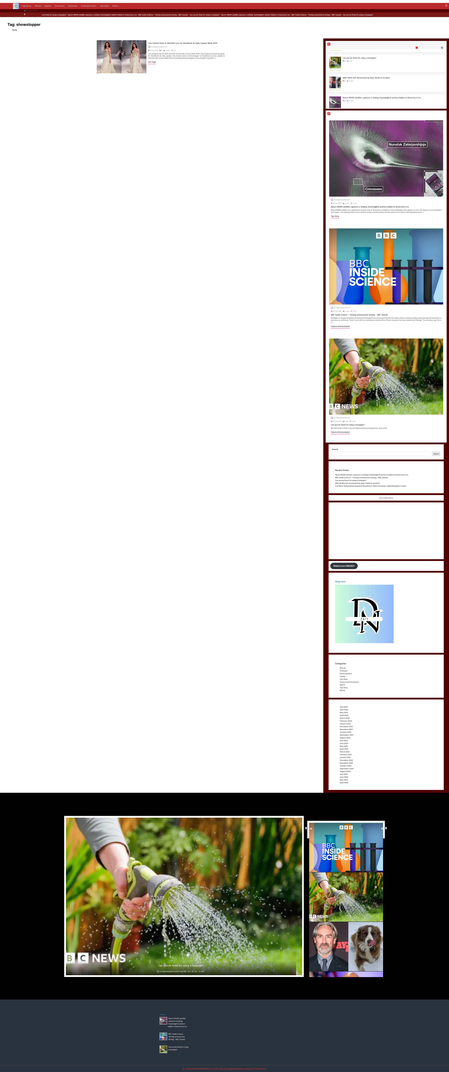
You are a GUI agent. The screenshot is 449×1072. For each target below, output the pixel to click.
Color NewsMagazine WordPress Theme (235, 1069)
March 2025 (345, 752)
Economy (60, 6)
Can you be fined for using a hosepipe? (48, 15)
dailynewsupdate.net (160, 47)
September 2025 (346, 735)
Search (335, 449)
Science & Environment (340, 326)
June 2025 (344, 743)
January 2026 (345, 724)
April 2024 (344, 783)
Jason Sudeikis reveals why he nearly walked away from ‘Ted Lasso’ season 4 (181, 965)
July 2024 (344, 774)
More (115, 6)
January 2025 (345, 757)
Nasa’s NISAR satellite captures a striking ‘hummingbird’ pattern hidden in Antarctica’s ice (99, 15)
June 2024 (344, 777)
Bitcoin (343, 668)
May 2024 (344, 780)
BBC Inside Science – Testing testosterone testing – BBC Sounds (160, 15)
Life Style (104, 6)
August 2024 (345, 771)
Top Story (26, 6)
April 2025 (344, 749)
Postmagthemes (259, 1069)
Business (72, 6)
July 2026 (344, 707)
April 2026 (344, 715)
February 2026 (346, 721)
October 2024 (345, 766)
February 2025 (346, 754)
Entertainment (88, 6)
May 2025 (344, 746)
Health (342, 676)
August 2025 (345, 738)
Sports (48, 6)
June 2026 (344, 710)
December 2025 (346, 726)
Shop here (340, 581)
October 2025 (345, 732)
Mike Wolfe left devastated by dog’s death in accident (366, 92)
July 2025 (344, 740)
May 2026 (344, 712)
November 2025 (346, 729)
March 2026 (345, 718)
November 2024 (346, 763)
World (38, 6)
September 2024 (346, 769)
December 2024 (346, 760)
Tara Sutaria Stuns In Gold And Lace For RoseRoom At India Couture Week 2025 (182, 43)
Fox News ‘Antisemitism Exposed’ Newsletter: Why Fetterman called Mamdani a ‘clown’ (370, 486)
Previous (305, 828)
